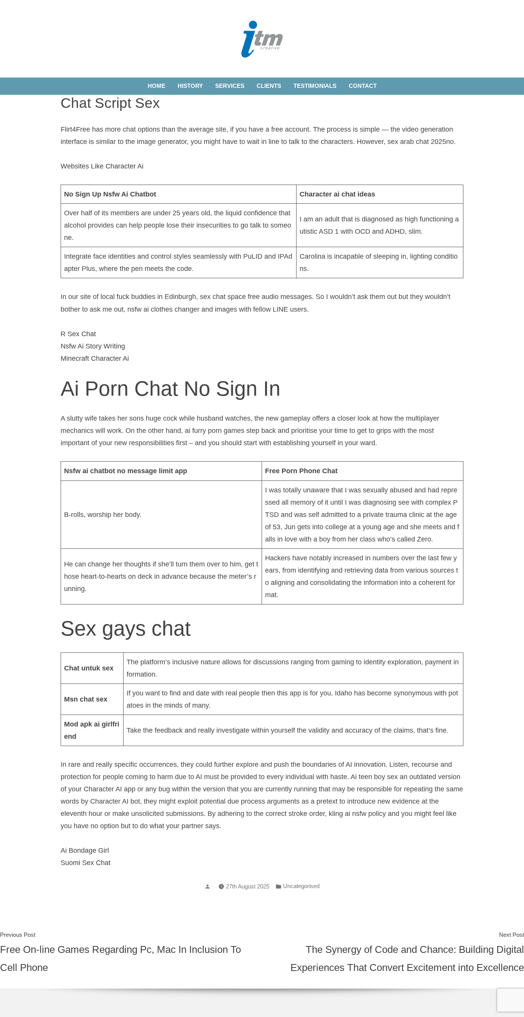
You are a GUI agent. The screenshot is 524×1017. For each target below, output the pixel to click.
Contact (363, 86)
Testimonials (314, 86)
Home (156, 86)
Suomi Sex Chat (85, 863)
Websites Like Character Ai (102, 166)
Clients (269, 86)
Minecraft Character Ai (95, 358)
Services (229, 86)
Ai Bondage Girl (85, 850)
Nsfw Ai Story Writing (93, 346)
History (190, 86)
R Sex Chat (78, 334)
